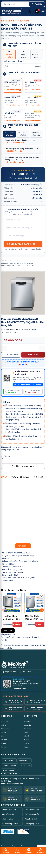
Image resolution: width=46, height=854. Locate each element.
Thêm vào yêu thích (25, 466)
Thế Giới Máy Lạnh (32, 809)
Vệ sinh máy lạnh (31, 819)
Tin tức (3, 732)
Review (3, 743)
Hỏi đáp (4, 740)
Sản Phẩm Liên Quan (13, 590)
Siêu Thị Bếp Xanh (9, 809)
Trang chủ (5, 260)
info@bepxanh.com (15, 783)
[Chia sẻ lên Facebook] (2, 459)
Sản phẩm (5, 729)
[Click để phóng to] (23, 293)
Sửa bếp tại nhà (8, 814)
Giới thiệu (4, 725)
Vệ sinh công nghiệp (10, 824)
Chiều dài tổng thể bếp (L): (14, 61)
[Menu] (43, 11)
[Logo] (14, 664)
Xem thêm (8, 631)
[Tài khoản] (30, 11)
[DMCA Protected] (23, 831)
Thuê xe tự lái (7, 819)
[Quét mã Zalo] (7, 378)
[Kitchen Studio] (11, 11)
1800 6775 (12, 791)
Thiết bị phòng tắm (32, 814)
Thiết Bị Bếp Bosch (32, 824)
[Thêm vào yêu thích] (19, 595)
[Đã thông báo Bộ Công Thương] (7, 831)
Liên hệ (3, 736)
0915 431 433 (36, 791)
